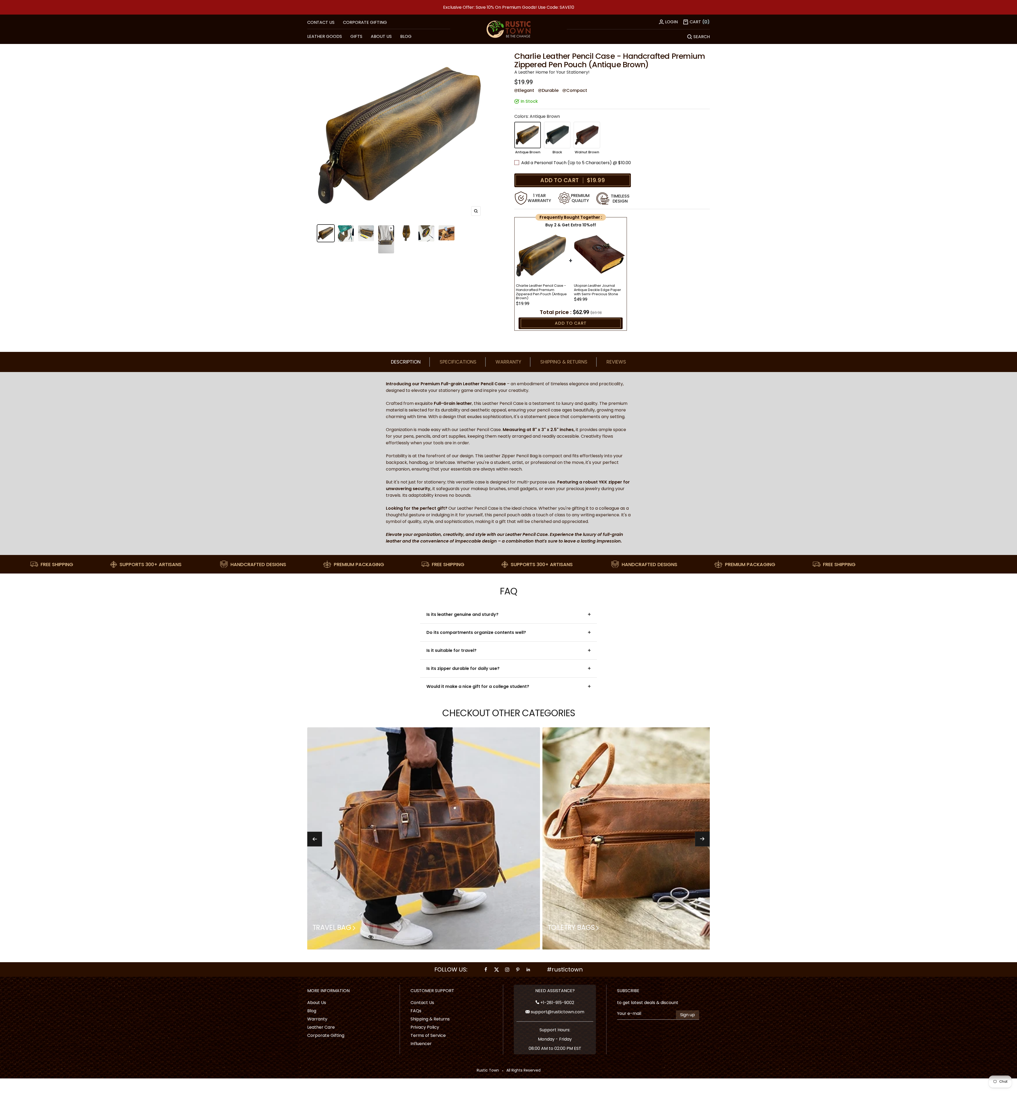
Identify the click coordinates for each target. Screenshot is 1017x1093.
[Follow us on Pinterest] (517, 969)
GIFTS (356, 36)
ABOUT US (381, 36)
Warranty (508, 362)
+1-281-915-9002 (556, 1003)
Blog (311, 1011)
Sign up (687, 1015)
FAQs (416, 1011)
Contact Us (422, 1003)
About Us (316, 1003)
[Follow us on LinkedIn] (528, 969)
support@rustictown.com (557, 1012)
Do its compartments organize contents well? (476, 632)
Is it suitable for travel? (451, 650)
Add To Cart (571, 323)
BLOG (406, 36)
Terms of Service (428, 1035)
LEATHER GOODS (324, 36)
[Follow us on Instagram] (507, 969)
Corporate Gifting (365, 22)
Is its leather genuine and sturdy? (462, 614)
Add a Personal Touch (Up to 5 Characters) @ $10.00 (576, 163)
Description (406, 362)
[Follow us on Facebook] (486, 969)
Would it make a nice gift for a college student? (477, 686)
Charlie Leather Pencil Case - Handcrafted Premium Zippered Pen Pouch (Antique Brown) (541, 292)
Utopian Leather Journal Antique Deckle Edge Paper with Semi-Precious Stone (597, 290)
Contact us (320, 22)
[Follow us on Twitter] (496, 969)
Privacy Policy (425, 1027)
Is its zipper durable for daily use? (462, 668)
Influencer (421, 1044)
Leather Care (321, 1027)
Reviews (616, 362)
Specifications (458, 362)
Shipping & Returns (563, 362)
